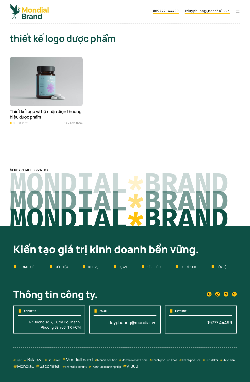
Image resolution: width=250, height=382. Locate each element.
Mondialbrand (79, 359)
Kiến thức (154, 267)
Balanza (35, 359)
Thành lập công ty (76, 367)
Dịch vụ (93, 267)
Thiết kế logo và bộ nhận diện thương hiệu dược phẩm (45, 114)
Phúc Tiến (229, 360)
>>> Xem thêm (73, 123)
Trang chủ (27, 267)
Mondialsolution (107, 360)
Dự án (123, 267)
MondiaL (25, 366)
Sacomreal (50, 366)
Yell (58, 360)
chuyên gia (188, 267)
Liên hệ (221, 267)
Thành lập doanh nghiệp (106, 367)
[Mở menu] (238, 11)
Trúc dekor (211, 360)
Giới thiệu (61, 267)
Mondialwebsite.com (134, 360)
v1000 (132, 366)
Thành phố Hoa (191, 360)
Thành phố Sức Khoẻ (164, 360)
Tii (48, 360)
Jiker (18, 360)
